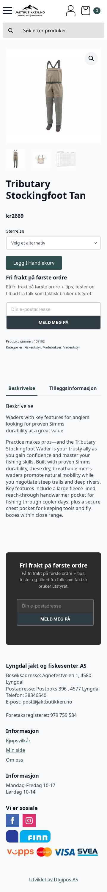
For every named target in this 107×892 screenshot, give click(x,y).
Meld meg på (53, 322)
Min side (15, 750)
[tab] (21, 388)
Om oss (14, 760)
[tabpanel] (53, 460)
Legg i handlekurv (33, 263)
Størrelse (15, 231)
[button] (91, 58)
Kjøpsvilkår (18, 740)
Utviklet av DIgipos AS (53, 879)
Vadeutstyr (71, 347)
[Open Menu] (7, 10)
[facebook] (12, 820)
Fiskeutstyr (32, 347)
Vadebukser (52, 347)
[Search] (10, 30)
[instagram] (29, 820)
